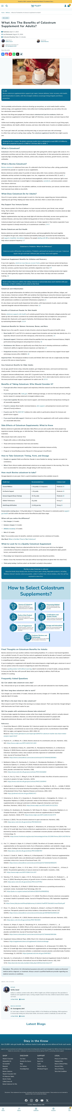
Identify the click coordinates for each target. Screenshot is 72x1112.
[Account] (65, 6)
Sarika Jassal (9, 41)
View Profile (15, 999)
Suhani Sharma (45, 41)
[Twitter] (47, 1100)
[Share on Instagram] (6, 54)
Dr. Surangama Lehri (11, 46)
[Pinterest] (36, 1100)
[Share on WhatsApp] (13, 54)
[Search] (6, 6)
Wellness (8, 12)
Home (2, 12)
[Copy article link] (21, 54)
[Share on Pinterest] (10, 54)
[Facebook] (26, 1100)
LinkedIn (23, 999)
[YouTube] (42, 1100)
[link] (19, 1109)
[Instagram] (31, 1100)
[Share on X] (17, 54)
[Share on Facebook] (2, 54)
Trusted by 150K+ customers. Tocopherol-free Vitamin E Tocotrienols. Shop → (36, 1)
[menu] (2, 6)
